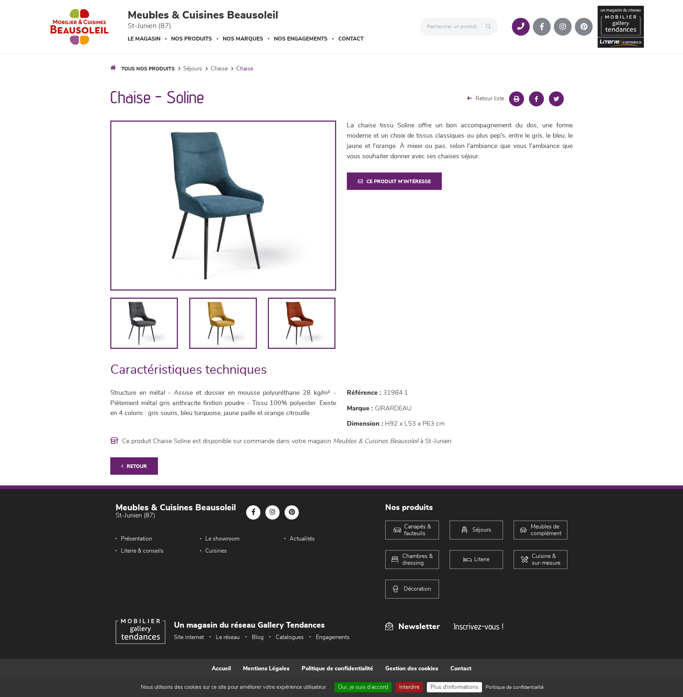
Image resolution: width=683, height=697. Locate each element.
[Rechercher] (490, 27)
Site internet (189, 637)
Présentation (136, 539)
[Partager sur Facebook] (536, 98)
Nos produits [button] (191, 39)
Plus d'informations (454, 687)
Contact (351, 39)
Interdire (409, 687)
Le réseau (228, 637)
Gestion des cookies (411, 668)
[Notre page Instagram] (563, 27)
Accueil (221, 668)
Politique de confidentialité (337, 668)
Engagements (333, 637)
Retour (137, 466)
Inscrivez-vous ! (478, 626)
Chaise (219, 68)
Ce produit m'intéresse (398, 181)
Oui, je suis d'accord (363, 687)
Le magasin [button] (144, 39)
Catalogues (290, 637)
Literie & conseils (142, 551)
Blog (258, 637)
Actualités (302, 539)
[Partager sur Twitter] (556, 98)
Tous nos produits (148, 68)
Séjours (192, 68)
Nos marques (243, 39)
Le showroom (222, 539)
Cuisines (216, 551)
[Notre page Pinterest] (584, 27)
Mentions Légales (266, 668)
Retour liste (490, 98)
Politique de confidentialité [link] (515, 687)
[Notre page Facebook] (542, 27)
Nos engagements (301, 39)
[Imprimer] (516, 98)
